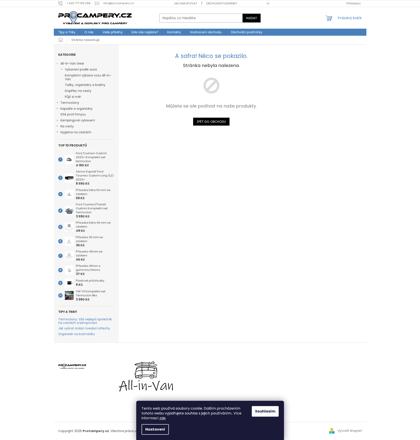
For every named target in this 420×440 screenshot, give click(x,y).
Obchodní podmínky (221, 3)
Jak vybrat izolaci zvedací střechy (84, 328)
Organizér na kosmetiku (76, 334)
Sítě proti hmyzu (73, 114)
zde (162, 418)
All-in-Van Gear (72, 63)
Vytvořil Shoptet (350, 431)
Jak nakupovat (185, 3)
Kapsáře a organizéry (76, 108)
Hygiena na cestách (75, 132)
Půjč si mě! (73, 97)
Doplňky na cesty (78, 91)
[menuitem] (67, 32)
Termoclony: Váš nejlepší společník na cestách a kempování (85, 321)
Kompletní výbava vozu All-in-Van (88, 77)
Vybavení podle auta (81, 69)
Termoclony (69, 102)
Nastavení (155, 429)
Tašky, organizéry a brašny (85, 85)
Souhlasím (265, 411)
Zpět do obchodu (211, 121)
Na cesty (67, 126)
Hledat (251, 18)
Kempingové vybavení (77, 120)
